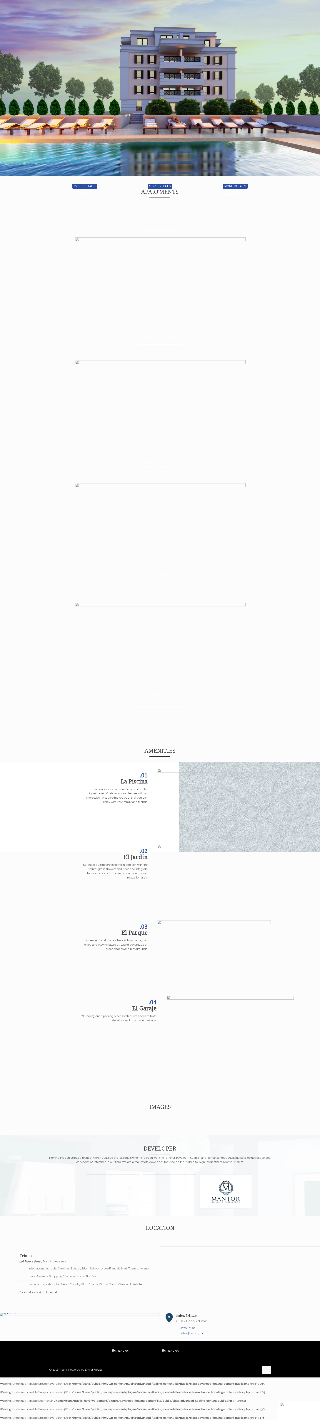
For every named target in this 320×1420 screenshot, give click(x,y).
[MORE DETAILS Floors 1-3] (160, 203)
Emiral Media (93, 1369)
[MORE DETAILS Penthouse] (235, 203)
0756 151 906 (188, 1328)
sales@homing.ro (191, 1333)
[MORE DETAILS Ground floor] (84, 203)
